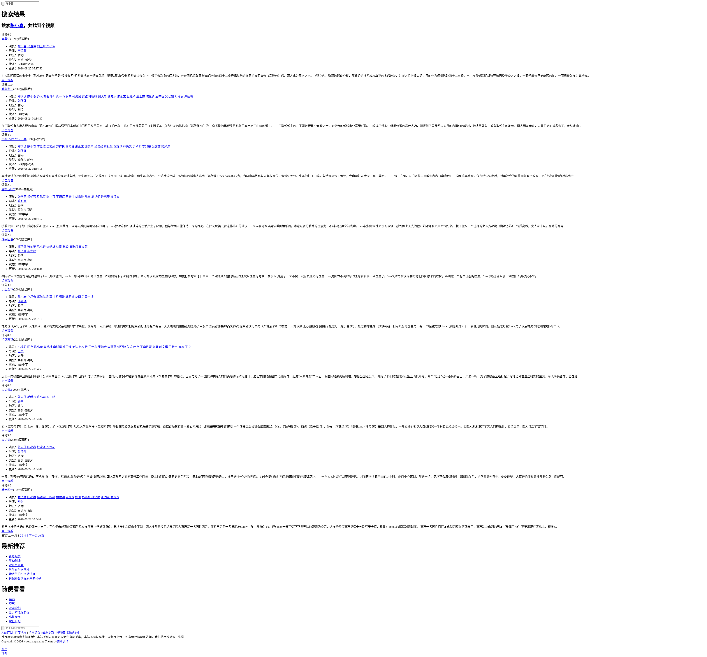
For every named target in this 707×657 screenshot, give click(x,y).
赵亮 (136, 346)
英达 (75, 346)
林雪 (59, 246)
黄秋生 (108, 146)
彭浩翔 (22, 451)
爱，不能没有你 (19, 612)
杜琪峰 (22, 251)
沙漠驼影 (15, 608)
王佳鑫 (92, 346)
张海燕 (102, 346)
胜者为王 (7, 89)
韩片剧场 (62, 641)
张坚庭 (95, 497)
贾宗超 (50, 447)
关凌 (130, 346)
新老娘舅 (15, 556)
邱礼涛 (22, 301)
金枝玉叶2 (8, 189)
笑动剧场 (15, 560)
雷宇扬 (89, 296)
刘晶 (155, 346)
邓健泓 (41, 296)
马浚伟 (31, 46)
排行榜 (60, 632)
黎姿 (46, 96)
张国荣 (22, 196)
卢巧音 (31, 296)
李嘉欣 (41, 146)
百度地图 (21, 632)
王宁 (188, 346)
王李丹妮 (146, 346)
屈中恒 (159, 96)
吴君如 (169, 96)
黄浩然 (73, 246)
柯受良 (76, 96)
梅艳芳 (31, 196)
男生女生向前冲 (19, 569)
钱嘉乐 (112, 96)
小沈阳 (22, 346)
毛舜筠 (31, 397)
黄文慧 (83, 246)
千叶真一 (56, 96)
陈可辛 (22, 201)
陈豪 (88, 196)
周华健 (95, 196)
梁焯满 (165, 146)
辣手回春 (7, 239)
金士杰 (140, 96)
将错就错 (7, 339)
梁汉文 (114, 196)
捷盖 (181, 346)
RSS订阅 (7, 632)
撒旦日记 (15, 621)
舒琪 (21, 501)
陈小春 (17, 25)
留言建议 (35, 632)
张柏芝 (31, 246)
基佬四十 (7, 489)
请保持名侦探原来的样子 (25, 578)
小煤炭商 (15, 617)
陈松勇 (150, 96)
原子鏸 (50, 397)
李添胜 (22, 50)
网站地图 (73, 632)
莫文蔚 (50, 146)
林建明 (60, 497)
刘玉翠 (41, 46)
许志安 (105, 196)
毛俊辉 (70, 497)
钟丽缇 (67, 346)
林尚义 (127, 146)
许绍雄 (50, 246)
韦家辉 (31, 251)
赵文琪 (163, 346)
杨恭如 (86, 497)
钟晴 (21, 401)
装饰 (12, 599)
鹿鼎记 (5, 39)
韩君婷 (70, 296)
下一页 (33, 535)
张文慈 (156, 146)
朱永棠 (121, 96)
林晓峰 (92, 96)
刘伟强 (22, 100)
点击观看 (7, 80)
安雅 (85, 96)
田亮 (30, 346)
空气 (12, 603)
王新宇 (173, 346)
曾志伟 (70, 196)
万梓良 (179, 96)
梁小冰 (50, 46)
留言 (4, 649)
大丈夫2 (6, 389)
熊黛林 (47, 346)
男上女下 (7, 289)
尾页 (41, 535)
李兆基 (146, 146)
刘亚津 (121, 346)
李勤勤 (112, 346)
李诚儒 (57, 346)
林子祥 (22, 497)
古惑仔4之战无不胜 (14, 139)
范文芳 (83, 346)
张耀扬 (131, 96)
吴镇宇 (41, 497)
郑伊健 (22, 96)
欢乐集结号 (16, 565)
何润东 (67, 96)
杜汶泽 (41, 447)
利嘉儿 (50, 296)
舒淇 (40, 96)
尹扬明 (188, 96)
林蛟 (65, 246)
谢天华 (102, 96)
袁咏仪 (41, 196)
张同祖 (105, 497)
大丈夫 (5, 439)
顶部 (4, 653)
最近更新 (48, 632)
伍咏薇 (50, 497)
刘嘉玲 (79, 196)
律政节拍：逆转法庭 (22, 574)
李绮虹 (60, 196)
